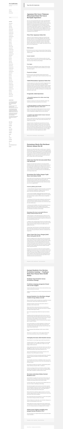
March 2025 (10, 45)
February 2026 (11, 29)
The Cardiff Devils (13, 3)
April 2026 (10, 26)
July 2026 (10, 24)
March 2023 (10, 80)
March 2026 (10, 27)
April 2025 (10, 43)
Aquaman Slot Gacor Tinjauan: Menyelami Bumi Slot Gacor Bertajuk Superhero (38, 15)
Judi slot (10, 146)
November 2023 (11, 68)
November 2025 (11, 33)
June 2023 (10, 75)
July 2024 (10, 56)
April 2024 (10, 61)
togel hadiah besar (37, 30)
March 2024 (10, 62)
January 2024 (11, 65)
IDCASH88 (28, 348)
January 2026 (11, 30)
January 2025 (11, 48)
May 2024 (10, 59)
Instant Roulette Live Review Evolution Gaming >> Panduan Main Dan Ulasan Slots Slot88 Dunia (38, 272)
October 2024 (11, 52)
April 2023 (10, 78)
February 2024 (11, 64)
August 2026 (10, 23)
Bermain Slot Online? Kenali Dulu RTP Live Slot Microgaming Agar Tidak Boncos (13, 107)
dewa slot (10, 141)
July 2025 (10, 39)
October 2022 (11, 87)
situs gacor (10, 130)
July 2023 (10, 74)
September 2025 (11, 36)
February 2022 (11, 94)
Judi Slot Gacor (36, 261)
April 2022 (10, 91)
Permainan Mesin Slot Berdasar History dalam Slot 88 (38, 145)
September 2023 (11, 71)
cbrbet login (39, 193)
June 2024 (10, 58)
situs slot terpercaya (41, 135)
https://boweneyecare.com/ (13, 144)
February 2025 (11, 46)
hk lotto (10, 127)
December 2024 (11, 49)
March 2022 (10, 93)
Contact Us (10, 11)
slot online (10, 125)
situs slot (10, 137)
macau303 (10, 123)
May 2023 (10, 77)
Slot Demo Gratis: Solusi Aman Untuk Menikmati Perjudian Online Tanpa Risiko (13, 114)
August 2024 (10, 55)
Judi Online (35, 420)
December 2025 (11, 32)
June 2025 (10, 40)
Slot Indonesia (35, 135)
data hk (10, 134)
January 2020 (11, 96)
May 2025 (10, 42)
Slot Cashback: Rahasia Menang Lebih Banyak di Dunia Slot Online (13, 117)
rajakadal (10, 132)
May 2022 (10, 90)
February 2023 (11, 81)
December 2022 (11, 84)
